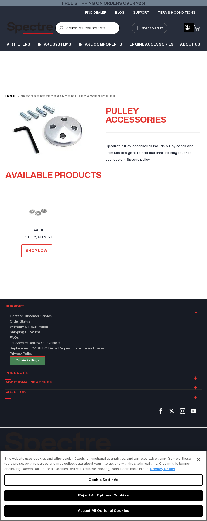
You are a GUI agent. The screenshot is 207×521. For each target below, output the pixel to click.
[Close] (198, 459)
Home (11, 96)
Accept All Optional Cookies (103, 511)
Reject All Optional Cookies (103, 495)
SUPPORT (141, 13)
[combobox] (87, 28)
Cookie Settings (27, 360)
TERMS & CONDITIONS (176, 13)
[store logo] (31, 28)
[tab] (103, 306)
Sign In (187, 27)
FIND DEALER (95, 13)
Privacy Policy (162, 469)
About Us (190, 44)
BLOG (120, 13)
